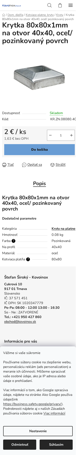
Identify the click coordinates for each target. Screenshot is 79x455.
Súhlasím (56, 444)
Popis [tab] (39, 183)
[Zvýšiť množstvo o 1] (71, 135)
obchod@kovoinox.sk (20, 321)
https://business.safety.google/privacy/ (32, 404)
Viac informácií (54, 413)
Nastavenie (38, 431)
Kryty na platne (63, 228)
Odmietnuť (19, 444)
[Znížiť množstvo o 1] (50, 135)
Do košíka (39, 149)
